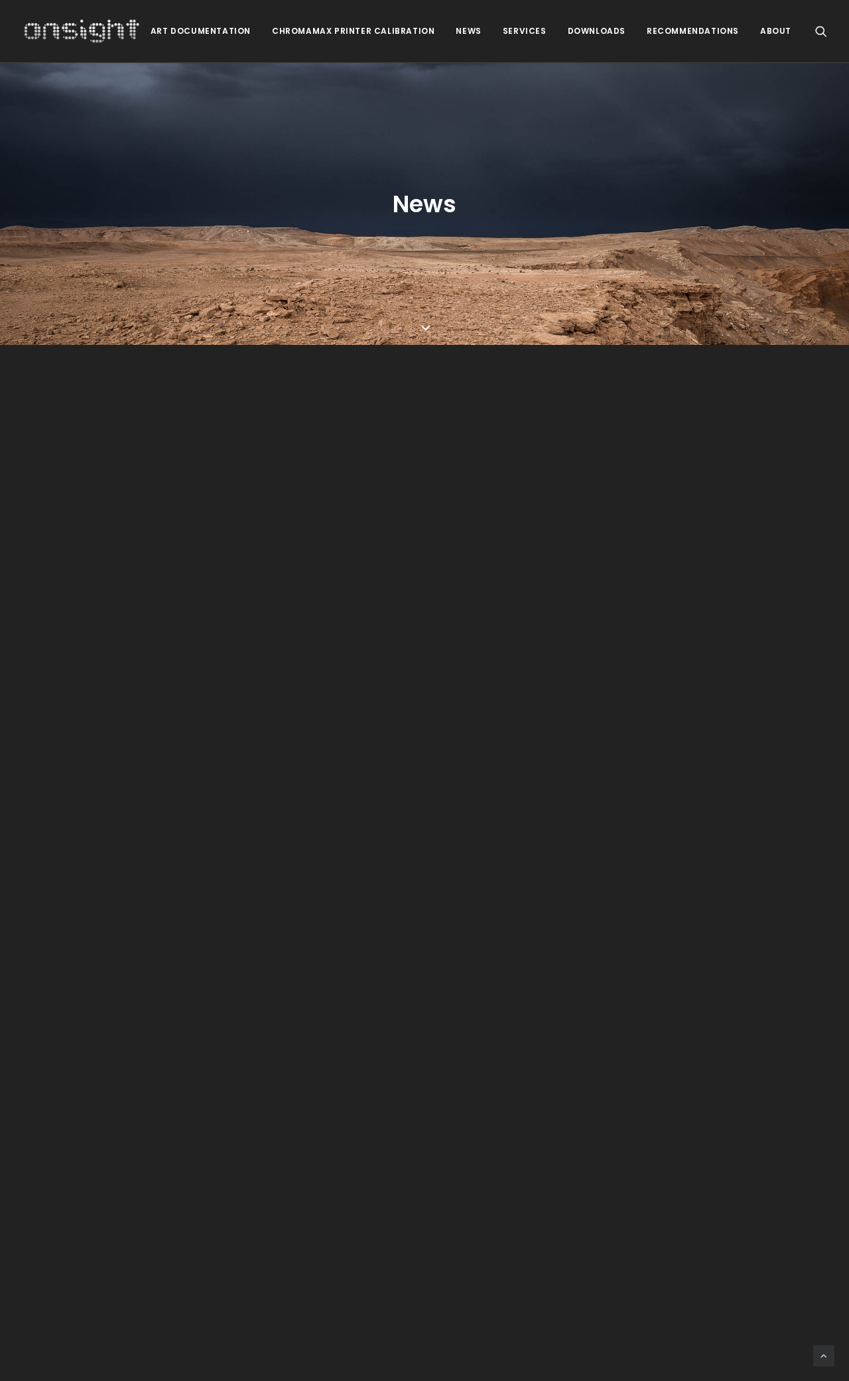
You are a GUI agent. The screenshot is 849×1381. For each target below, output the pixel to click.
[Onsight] (82, 31)
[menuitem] (200, 31)
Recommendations (693, 30)
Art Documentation (201, 30)
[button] (821, 31)
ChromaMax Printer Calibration (353, 30)
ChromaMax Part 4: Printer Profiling (218, 694)
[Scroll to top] (823, 1355)
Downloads (596, 30)
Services (525, 30)
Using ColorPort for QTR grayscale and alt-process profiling (317, 1195)
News (468, 30)
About (775, 30)
